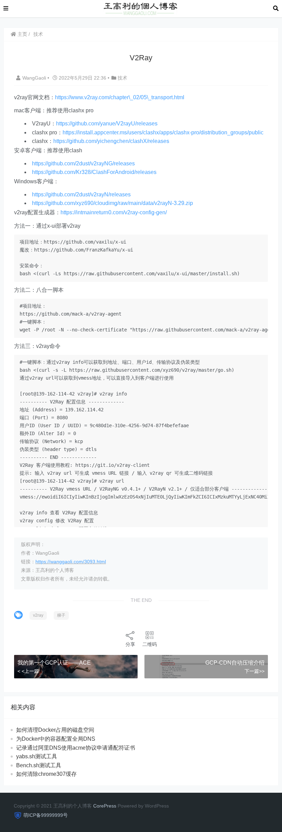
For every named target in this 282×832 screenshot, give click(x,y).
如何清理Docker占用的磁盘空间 (55, 730)
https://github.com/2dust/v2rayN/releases (81, 194)
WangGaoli (34, 78)
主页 (21, 34)
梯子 (61, 615)
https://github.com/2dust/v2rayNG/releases (83, 163)
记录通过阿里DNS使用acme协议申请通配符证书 (75, 748)
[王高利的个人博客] (140, 8)
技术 (38, 34)
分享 (130, 644)
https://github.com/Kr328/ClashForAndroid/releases (94, 172)
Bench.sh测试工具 (38, 765)
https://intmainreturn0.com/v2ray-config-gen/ (114, 212)
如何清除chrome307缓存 (46, 774)
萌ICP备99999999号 (45, 815)
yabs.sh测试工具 (36, 756)
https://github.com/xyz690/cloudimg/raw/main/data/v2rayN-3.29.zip (112, 203)
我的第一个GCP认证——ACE (54, 663)
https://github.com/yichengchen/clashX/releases (111, 141)
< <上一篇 (28, 671)
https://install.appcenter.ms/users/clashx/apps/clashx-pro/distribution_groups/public (163, 132)
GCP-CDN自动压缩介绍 (234, 663)
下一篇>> (254, 671)
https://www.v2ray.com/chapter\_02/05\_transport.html (119, 97)
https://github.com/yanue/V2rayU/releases (107, 123)
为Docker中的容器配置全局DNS (55, 739)
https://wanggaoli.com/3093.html (70, 561)
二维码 (149, 644)
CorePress (104, 806)
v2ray (38, 615)
